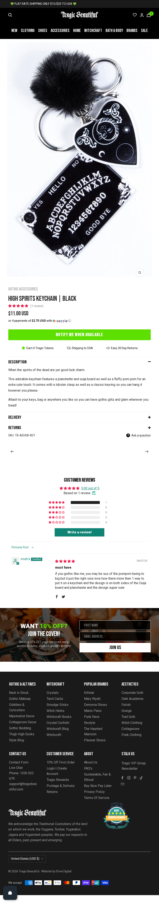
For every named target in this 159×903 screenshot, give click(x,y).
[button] (18, 306)
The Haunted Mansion (93, 731)
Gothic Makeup (20, 699)
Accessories (60, 30)
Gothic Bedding (20, 728)
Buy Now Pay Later (98, 786)
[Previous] (12, 451)
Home (77, 30)
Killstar (89, 693)
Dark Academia (132, 699)
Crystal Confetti (58, 723)
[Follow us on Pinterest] (135, 778)
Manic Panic (93, 711)
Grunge (127, 711)
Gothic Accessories (23, 289)
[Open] (10, 893)
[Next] (147, 451)
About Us (90, 762)
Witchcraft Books (59, 717)
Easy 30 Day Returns (124, 348)
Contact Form (18, 762)
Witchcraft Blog (58, 729)
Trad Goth (128, 717)
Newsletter (130, 769)
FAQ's (88, 768)
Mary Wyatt (92, 699)
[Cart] (149, 15)
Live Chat (16, 768)
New (14, 30)
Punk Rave (91, 717)
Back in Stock (19, 693)
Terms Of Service (96, 798)
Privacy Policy (94, 792)
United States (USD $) (25, 858)
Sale (144, 30)
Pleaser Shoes (95, 740)
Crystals (53, 693)
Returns (14, 427)
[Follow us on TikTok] (141, 778)
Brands (131, 30)
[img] (65, 561)
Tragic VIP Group (134, 763)
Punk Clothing (131, 735)
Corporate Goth (132, 693)
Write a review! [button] (79, 532)
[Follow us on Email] (122, 784)
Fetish (126, 705)
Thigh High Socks (21, 734)
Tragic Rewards (58, 780)
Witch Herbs (55, 711)
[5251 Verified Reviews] (112, 804)
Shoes (42, 30)
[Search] (10, 15)
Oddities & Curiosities (17, 707)
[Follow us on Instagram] (129, 778)
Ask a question (141, 435)
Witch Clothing (132, 723)
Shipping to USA (82, 348)
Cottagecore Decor (22, 722)
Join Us (115, 647)
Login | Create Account (57, 771)
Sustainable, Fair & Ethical (97, 777)
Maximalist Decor (22, 716)
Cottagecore (130, 729)
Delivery (14, 417)
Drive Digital (63, 871)
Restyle (89, 723)
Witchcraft (93, 30)
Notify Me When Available (79, 334)
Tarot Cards (55, 699)
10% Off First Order (61, 762)
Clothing (28, 30)
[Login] (142, 15)
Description (17, 362)
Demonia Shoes (95, 705)
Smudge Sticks (58, 705)
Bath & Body (114, 30)
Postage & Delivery (61, 786)
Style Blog (16, 740)
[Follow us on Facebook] (122, 778)
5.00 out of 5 (90, 488)
